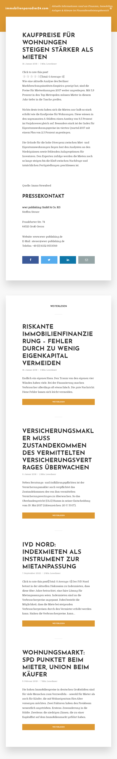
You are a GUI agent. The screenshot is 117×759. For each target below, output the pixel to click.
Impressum (82, 8)
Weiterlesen (58, 402)
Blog (47, 8)
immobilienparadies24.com (26, 8)
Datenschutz (98, 8)
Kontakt (68, 8)
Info (57, 8)
